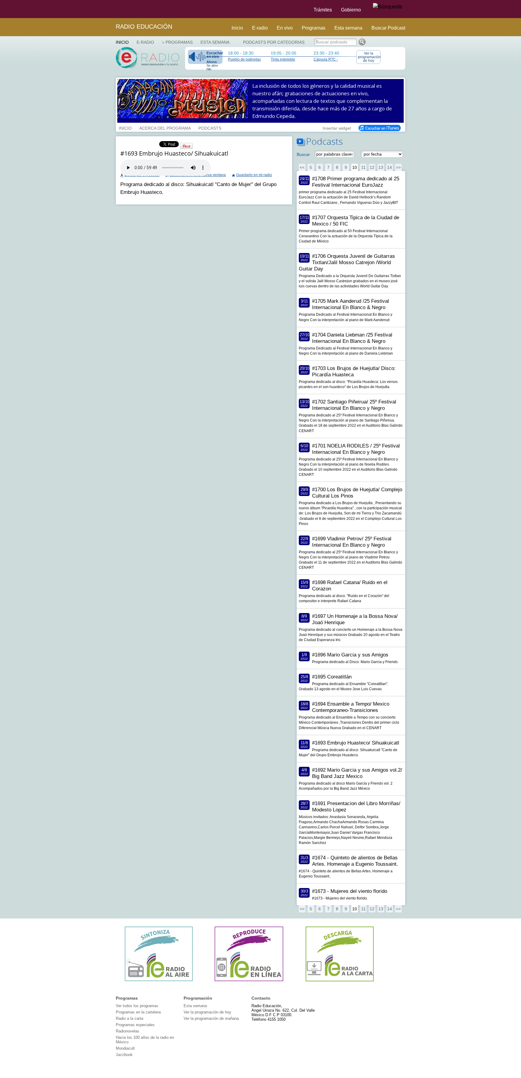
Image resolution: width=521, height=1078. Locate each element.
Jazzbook (124, 1054)
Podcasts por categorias (274, 42)
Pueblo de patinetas (244, 59)
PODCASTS (209, 127)
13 (380, 167)
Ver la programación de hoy (369, 57)
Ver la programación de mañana (211, 1018)
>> (398, 167)
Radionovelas (127, 1031)
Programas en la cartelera (138, 1012)
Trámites (323, 9)
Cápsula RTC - (326, 59)
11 (363, 167)
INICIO (125, 127)
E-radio (260, 27)
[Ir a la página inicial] (112, 9)
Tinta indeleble (283, 59)
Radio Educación (144, 26)
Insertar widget (337, 127)
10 (354, 167)
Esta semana (348, 27)
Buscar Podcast (388, 27)
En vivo (285, 27)
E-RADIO (145, 42)
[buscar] (387, 7)
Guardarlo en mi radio (254, 175)
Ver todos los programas (137, 1006)
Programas (313, 27)
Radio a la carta (129, 1018)
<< (302, 167)
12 (372, 167)
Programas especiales (135, 1025)
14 (389, 167)
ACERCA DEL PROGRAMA (165, 127)
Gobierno (351, 9)
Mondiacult (125, 1048)
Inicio (237, 27)
